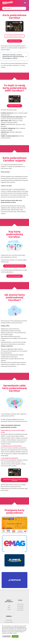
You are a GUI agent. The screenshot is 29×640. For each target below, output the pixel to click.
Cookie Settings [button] (6, 636)
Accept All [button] (15, 636)
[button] (25, 2)
